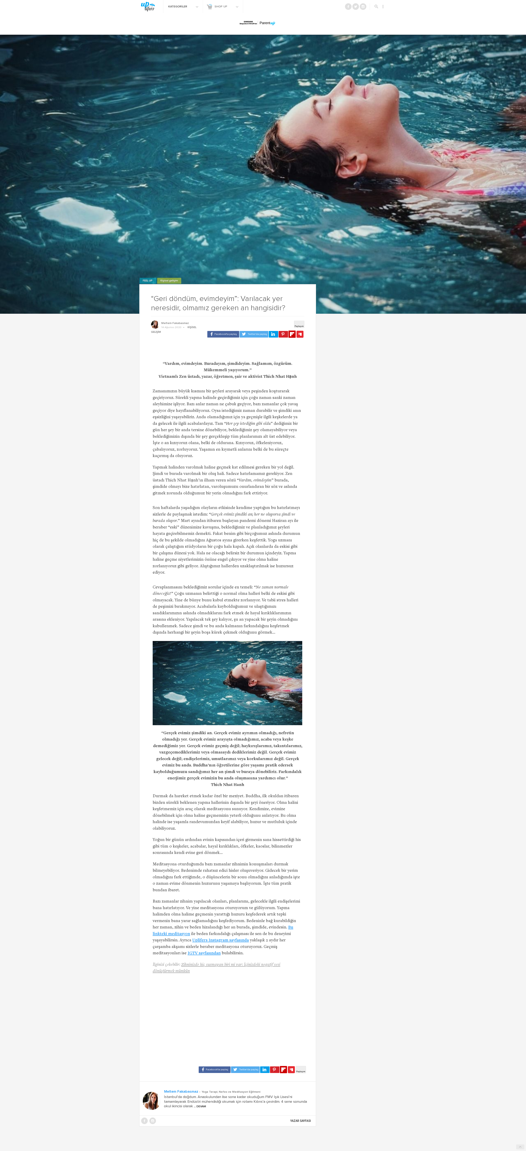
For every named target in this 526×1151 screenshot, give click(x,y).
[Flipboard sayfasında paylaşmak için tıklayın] (292, 334)
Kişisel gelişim (169, 280)
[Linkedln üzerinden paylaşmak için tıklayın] (273, 334)
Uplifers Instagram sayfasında (220, 940)
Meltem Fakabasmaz (175, 323)
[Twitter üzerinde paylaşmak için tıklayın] (254, 334)
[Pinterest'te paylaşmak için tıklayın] (283, 334)
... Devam (199, 1106)
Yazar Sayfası (300, 1120)
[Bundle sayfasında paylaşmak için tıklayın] (300, 334)
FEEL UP (148, 280)
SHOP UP (221, 6)
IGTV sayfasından (204, 953)
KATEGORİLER (178, 6)
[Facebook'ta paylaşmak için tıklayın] (223, 334)
